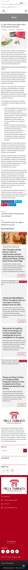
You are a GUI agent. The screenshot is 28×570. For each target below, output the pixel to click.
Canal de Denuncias (5, 496)
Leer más (21, 275)
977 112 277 (6, 1)
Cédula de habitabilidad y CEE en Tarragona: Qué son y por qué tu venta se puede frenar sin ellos (14, 301)
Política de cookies (20, 568)
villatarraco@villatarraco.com (10, 7)
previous (12, 214)
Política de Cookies (16, 557)
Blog (22, 29)
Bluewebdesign (10, 563)
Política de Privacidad (6, 557)
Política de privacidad (8, 568)
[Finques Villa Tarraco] (3, 11)
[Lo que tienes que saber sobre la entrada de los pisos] (14, 40)
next (12, 222)
